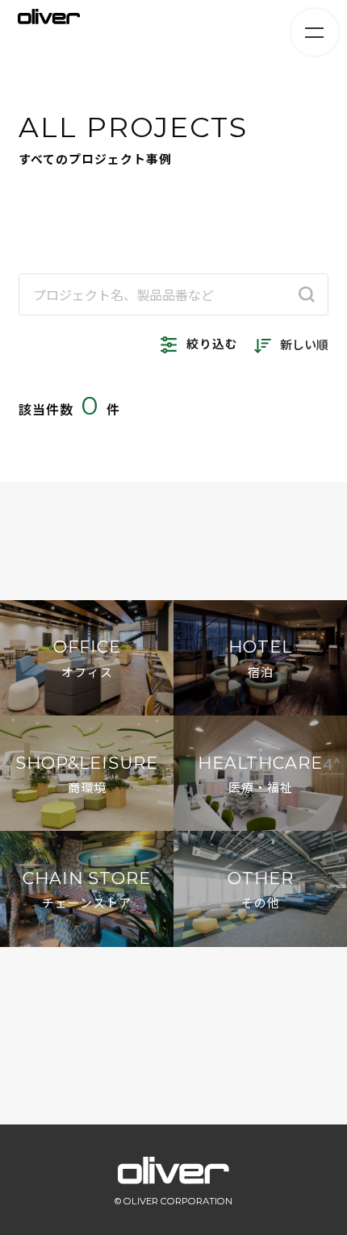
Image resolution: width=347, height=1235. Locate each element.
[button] (173, 1022)
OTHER (261, 889)
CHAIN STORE (87, 889)
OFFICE (87, 657)
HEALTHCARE (260, 774)
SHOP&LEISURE (86, 774)
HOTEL (260, 657)
